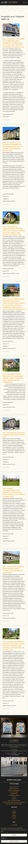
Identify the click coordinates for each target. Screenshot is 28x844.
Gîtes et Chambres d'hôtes (14, 800)
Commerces (14, 798)
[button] (25, 2)
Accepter (14, 835)
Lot (14, 810)
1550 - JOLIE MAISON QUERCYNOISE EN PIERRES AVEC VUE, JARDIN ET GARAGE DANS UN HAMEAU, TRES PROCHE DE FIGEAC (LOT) (14, 231)
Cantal (14, 813)
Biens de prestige (14, 791)
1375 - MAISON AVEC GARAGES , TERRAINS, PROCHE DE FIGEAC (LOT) (14, 435)
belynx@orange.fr (15, 754)
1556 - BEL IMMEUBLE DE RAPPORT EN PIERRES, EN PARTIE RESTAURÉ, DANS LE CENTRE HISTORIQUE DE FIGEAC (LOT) (13, 146)
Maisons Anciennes (14, 788)
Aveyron (14, 815)
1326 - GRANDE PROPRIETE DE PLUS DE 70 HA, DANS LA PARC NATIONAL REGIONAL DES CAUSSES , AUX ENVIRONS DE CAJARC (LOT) (14, 646)
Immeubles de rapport (14, 795)
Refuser (3, 838)
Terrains (14, 797)
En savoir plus (6, 119)
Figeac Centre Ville (14, 786)
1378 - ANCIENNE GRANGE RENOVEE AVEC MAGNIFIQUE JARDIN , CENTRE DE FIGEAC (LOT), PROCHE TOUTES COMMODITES (13, 378)
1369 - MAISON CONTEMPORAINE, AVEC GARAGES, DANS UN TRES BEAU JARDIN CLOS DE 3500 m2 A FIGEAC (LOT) (14, 492)
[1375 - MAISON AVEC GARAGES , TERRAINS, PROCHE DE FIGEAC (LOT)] (11, 423)
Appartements (14, 793)
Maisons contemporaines (14, 790)
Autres (14, 818)
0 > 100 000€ (14, 825)
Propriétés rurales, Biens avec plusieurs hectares (14, 802)
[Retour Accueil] (12, 2)
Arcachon (14, 817)
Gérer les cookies (14, 841)
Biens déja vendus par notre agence (14, 803)
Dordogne (14, 811)
